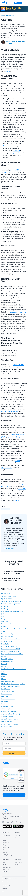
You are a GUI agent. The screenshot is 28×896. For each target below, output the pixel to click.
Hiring (4, 845)
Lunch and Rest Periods (8, 699)
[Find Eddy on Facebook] (12, 822)
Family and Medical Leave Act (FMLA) (12, 654)
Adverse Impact (5, 594)
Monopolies (4, 702)
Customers (18, 838)
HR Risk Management (7, 681)
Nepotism (4, 704)
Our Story (17, 835)
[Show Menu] (25, 3)
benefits (7, 71)
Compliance (5, 509)
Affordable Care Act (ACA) (8, 596)
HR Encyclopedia (9, 15)
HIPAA (3, 676)
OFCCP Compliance (6, 709)
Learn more (14, 795)
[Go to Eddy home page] (14, 810)
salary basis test (6, 467)
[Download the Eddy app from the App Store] (7, 826)
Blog (3, 862)
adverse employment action (17, 312)
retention (16, 150)
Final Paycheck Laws (7, 661)
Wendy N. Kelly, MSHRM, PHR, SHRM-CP (16, 42)
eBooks (4, 865)
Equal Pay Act (5, 644)
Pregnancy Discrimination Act (9, 712)
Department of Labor (7, 624)
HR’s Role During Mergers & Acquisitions (13, 684)
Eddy (2, 15)
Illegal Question (5, 689)
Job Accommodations (7, 691)
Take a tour (18, 3)
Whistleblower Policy (7, 722)
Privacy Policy (6, 885)
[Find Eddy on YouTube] (8, 822)
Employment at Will (7, 636)
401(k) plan (17, 500)
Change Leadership (6, 619)
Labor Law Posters (6, 694)
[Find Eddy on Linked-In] (3, 822)
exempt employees (14, 437)
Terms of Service (6, 882)
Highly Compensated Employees (10, 686)
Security (4, 888)
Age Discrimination (6, 599)
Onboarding (5, 847)
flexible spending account (9, 411)
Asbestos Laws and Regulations (10, 604)
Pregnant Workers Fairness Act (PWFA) (12, 714)
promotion (16, 153)
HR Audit (3, 679)
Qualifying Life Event (7, 717)
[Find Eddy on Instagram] (16, 822)
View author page (9, 549)
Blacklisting (4, 609)
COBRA (3, 616)
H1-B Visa (4, 674)
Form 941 (4, 666)
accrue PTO (22, 488)
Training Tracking (7, 855)
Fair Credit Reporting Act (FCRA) (10, 649)
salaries (17, 460)
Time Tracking (6, 850)
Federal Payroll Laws (7, 659)
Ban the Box (4, 606)
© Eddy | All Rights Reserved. (10, 879)
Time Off (4, 852)
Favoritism (4, 656)
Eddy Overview (6, 835)
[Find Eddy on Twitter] (20, 822)
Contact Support (19, 865)
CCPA (3, 891)
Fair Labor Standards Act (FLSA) (10, 651)
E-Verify (3, 626)
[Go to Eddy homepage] (5, 2)
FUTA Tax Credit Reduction (9, 646)
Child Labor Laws (6, 621)
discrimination (7, 146)
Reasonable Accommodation (9, 719)
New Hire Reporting (7, 707)
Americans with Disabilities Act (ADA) (11, 601)
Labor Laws (4, 696)
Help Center (18, 862)
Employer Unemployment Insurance (11, 634)
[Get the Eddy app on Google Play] (18, 826)
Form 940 (4, 664)
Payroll (4, 838)
